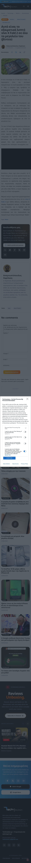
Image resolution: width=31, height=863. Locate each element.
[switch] (25, 432)
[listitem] (15, 428)
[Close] (27, 399)
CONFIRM (9, 458)
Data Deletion (6, 463)
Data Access (15, 463)
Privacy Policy (24, 463)
